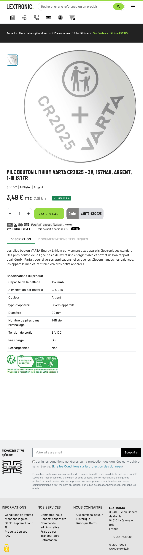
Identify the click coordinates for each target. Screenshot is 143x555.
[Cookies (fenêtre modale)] (6, 548)
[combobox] (76, 6)
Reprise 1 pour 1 (18, 228)
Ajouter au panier (49, 213)
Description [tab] (20, 239)
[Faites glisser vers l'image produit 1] (12, 60)
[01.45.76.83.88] (36, 17)
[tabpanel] (71, 310)
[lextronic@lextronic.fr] (48, 17)
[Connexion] (60, 17)
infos (75, 228)
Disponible (63, 198)
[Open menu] (132, 7)
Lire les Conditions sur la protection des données (87, 466)
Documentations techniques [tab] (63, 239)
